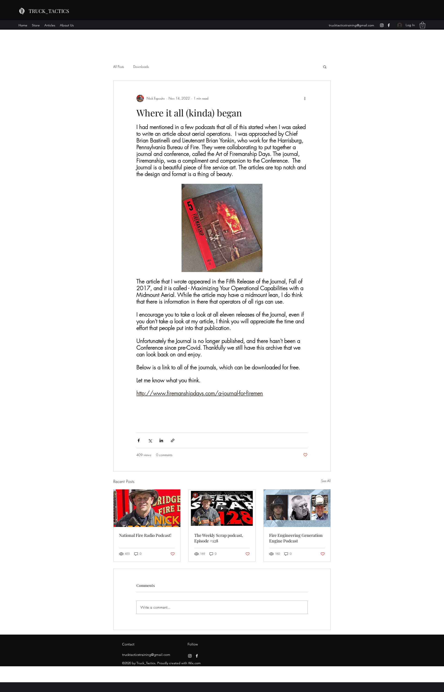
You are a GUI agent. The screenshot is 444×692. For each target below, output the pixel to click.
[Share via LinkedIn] (161, 440)
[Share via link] (172, 440)
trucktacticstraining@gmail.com (351, 25)
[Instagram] (381, 25)
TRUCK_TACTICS (49, 10)
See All (326, 481)
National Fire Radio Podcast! (145, 535)
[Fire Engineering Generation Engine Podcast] (297, 508)
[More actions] (305, 98)
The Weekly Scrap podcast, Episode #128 (218, 538)
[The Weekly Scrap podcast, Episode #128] (222, 508)
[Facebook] (388, 25)
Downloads (141, 66)
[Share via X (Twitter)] (150, 440)
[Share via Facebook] (138, 440)
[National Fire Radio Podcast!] (147, 508)
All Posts (118, 66)
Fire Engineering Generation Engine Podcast (296, 538)
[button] (422, 25)
